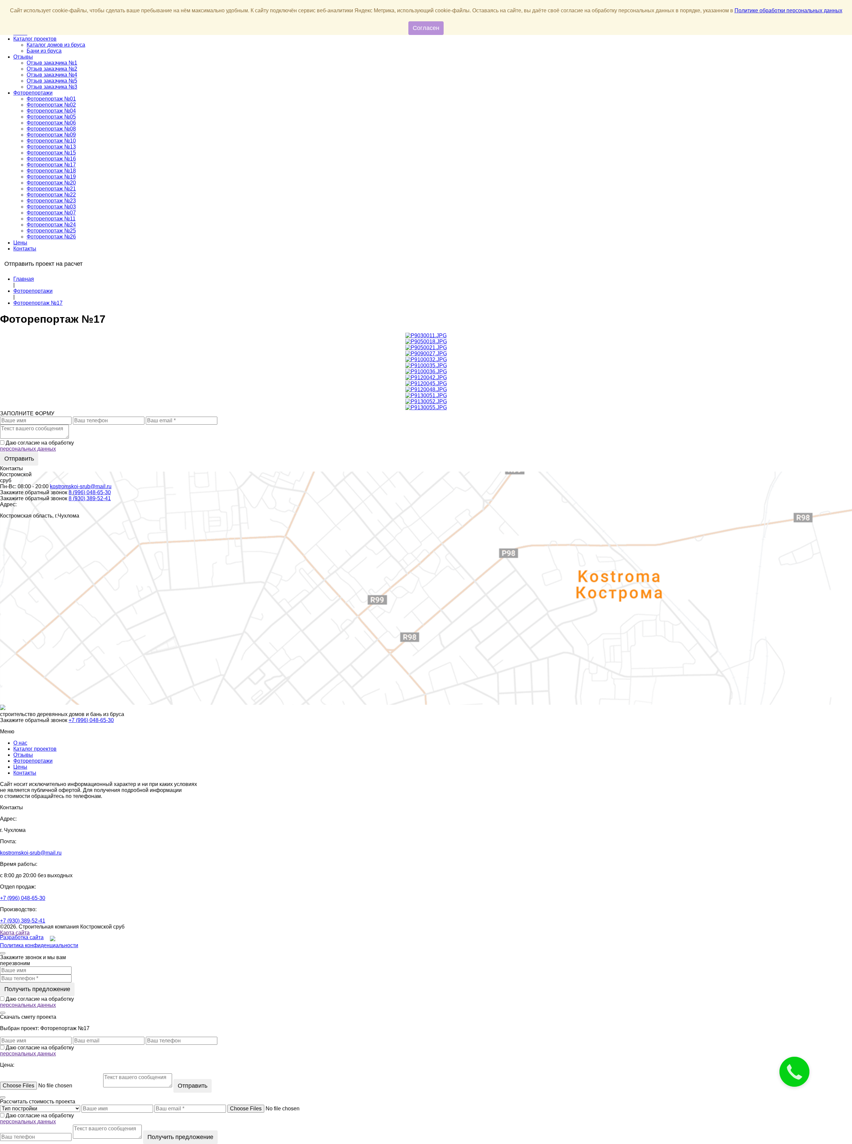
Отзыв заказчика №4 (52, 75)
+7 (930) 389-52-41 (22, 921)
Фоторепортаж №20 (51, 183)
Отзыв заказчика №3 (52, 87)
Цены (20, 242)
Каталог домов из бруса (56, 45)
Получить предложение (37, 989)
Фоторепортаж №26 (51, 236)
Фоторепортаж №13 (51, 147)
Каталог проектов (35, 39)
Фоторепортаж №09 (51, 135)
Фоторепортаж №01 (51, 99)
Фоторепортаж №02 (51, 105)
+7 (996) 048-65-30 (91, 720)
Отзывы (23, 57)
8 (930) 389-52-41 (90, 498)
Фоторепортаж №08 (51, 129)
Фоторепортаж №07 (51, 212)
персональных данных (28, 449)
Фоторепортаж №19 (51, 177)
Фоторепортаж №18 (51, 171)
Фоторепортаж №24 (51, 224)
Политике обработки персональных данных (788, 10)
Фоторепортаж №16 (51, 159)
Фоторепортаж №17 (51, 165)
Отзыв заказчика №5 (52, 81)
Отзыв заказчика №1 (52, 63)
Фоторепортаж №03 (51, 206)
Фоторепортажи (33, 93)
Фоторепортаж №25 (51, 230)
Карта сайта (15, 933)
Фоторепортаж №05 (51, 117)
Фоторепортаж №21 (51, 188)
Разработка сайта (22, 937)
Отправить (19, 458)
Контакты (24, 248)
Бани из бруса (44, 51)
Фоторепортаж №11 (51, 218)
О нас (20, 743)
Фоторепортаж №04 (51, 111)
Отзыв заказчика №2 (52, 69)
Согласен (426, 28)
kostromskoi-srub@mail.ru (80, 486)
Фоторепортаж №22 (51, 194)
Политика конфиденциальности (39, 945)
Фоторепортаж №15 (51, 153)
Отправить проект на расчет (43, 263)
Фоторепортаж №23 (51, 200)
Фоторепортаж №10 (51, 141)
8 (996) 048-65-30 (90, 492)
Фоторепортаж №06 (51, 123)
